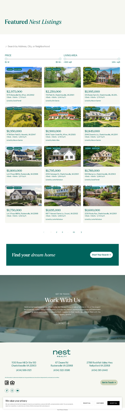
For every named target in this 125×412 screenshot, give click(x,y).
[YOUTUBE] (18, 391)
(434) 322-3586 (62, 370)
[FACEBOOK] (7, 391)
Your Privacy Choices (62, 410)
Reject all (86, 403)
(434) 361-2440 (100, 370)
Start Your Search (100, 254)
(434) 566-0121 (23, 370)
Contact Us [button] (62, 323)
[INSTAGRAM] (12, 391)
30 (74, 232)
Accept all (113, 403)
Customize (100, 403)
